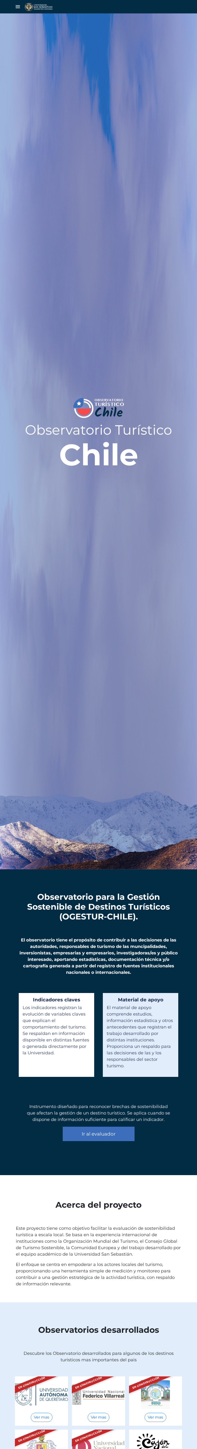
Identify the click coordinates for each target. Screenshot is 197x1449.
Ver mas (41, 1417)
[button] (18, 6)
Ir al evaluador (99, 1134)
